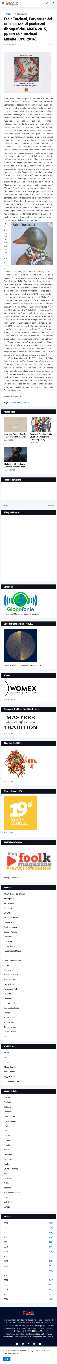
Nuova (5, 505)
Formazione (9, 946)
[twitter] (34, 1344)
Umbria (7, 1197)
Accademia (8, 908)
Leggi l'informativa (10, 1353)
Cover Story (9, 937)
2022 (28, 1280)
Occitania (8, 1154)
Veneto (7, 1207)
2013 (28, 1237)
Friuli (6, 1126)
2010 (28, 1223)
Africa (6, 1053)
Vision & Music (10, 1032)
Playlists (7, 994)
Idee (5, 956)
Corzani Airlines (10, 932)
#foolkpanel (9, 899)
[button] (3, 3)
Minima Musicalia (11, 975)
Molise (6, 1150)
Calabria (7, 1107)
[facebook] (17, 1344)
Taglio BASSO (9, 1022)
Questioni (8, 998)
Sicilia (6, 1183)
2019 (28, 1266)
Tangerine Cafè (10, 1027)
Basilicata (8, 1102)
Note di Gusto (9, 984)
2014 (28, 1242)
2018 (28, 1261)
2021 (28, 1275)
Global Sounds (21, 14)
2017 (28, 1256)
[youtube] (40, 1344)
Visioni (6, 1036)
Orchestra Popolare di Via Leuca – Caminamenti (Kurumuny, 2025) (41, 437)
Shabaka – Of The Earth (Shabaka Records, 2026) (15, 465)
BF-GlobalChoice (11, 918)
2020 (28, 1271)
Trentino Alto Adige (11, 1193)
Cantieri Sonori (10, 922)
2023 (28, 1285)
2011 (28, 1228)
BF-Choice (8, 913)
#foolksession (10, 903)
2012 (28, 1232)
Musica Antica (10, 979)
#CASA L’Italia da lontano (14, 894)
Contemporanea (10, 927)
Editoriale (8, 941)
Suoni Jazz (8, 1018)
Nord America (9, 1072)
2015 (28, 1247)
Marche (7, 1145)
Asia (6, 1057)
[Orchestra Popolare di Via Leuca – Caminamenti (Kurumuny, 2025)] (41, 424)
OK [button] (6, 1359)
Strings (7, 1013)
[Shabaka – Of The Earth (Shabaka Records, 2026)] (15, 454)
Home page (8, 14)
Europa (7, 1062)
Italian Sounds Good (12, 960)
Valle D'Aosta (9, 1202)
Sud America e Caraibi (13, 1081)
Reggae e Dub (9, 1003)
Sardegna (8, 1178)
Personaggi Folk (10, 989)
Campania (8, 1112)
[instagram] (28, 1344)
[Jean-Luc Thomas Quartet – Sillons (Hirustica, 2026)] (15, 424)
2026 (28, 1299)
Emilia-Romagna (10, 1121)
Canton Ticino (9, 1116)
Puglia (6, 1164)
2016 (28, 1251)
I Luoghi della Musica (12, 951)
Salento (7, 1173)
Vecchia (51, 505)
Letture (25, 402)
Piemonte (8, 1159)
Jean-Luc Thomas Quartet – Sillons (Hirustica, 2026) (15, 435)
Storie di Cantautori (12, 1008)
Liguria (7, 1135)
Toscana (7, 1188)
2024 (28, 1290)
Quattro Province (11, 1169)
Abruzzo (7, 1097)
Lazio (6, 1131)
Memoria (7, 970)
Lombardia (8, 1140)
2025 (28, 1294)
